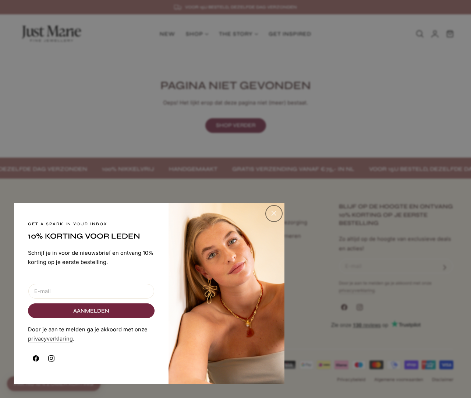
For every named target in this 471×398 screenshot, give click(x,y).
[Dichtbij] (274, 214)
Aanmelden (91, 310)
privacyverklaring (50, 338)
